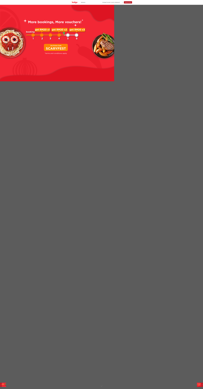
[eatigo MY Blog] (74, 2)
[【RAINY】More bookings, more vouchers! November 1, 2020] (200, 385)
